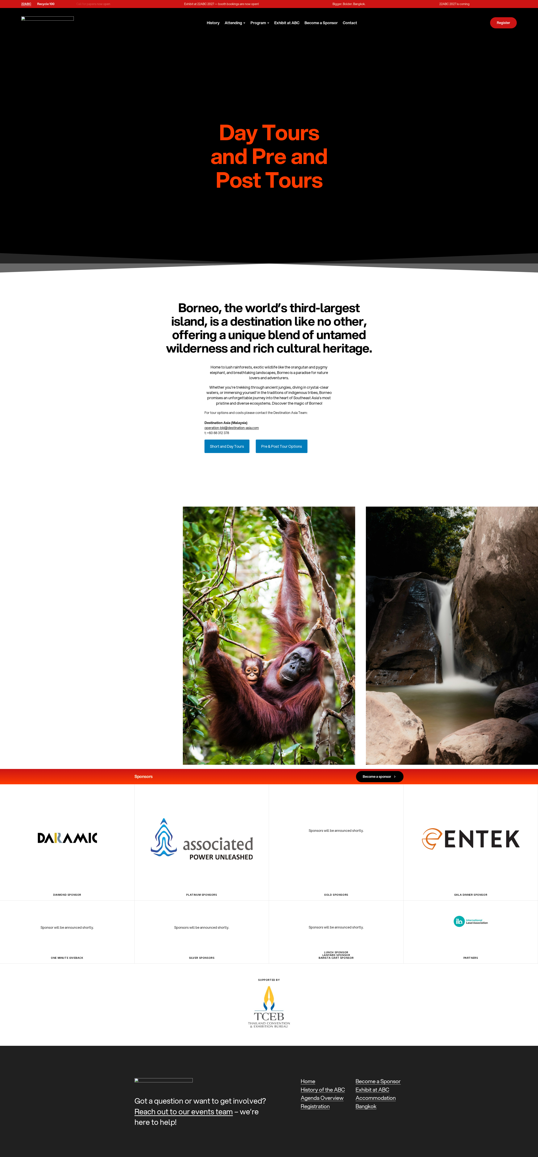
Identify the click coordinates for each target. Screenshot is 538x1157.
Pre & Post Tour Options (281, 446)
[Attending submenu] (244, 23)
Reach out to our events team (183, 1111)
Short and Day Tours (227, 446)
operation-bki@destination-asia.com (231, 427)
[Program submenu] (268, 23)
